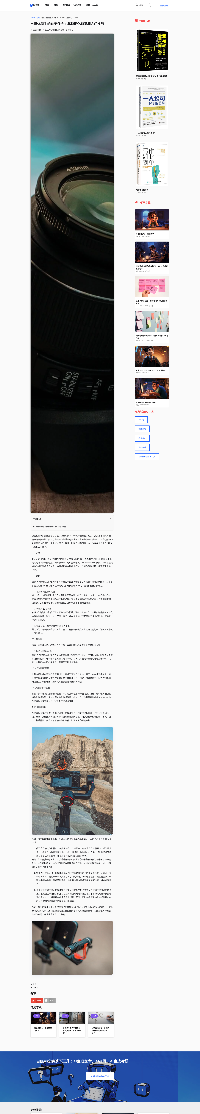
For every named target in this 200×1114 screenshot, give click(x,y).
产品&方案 (77, 5)
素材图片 (66, 5)
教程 (38, 18)
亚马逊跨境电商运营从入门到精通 (151, 76)
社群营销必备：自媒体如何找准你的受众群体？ (100, 1030)
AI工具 (95, 5)
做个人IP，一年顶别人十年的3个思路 (150, 370)
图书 (56, 5)
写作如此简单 (142, 189)
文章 (47, 5)
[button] (110, 519)
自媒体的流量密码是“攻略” (146, 402)
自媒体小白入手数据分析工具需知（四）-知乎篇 (72, 1030)
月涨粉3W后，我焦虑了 (145, 234)
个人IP (35, 988)
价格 (88, 5)
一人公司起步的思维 (145, 133)
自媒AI (33, 18)
